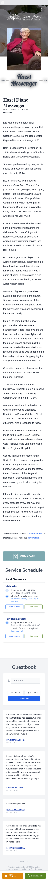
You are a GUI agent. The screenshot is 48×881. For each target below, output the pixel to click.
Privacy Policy (16, 869)
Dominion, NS (17, 631)
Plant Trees (33, 607)
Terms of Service (31, 869)
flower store (33, 537)
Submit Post (24, 698)
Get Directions (14, 607)
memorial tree (35, 533)
